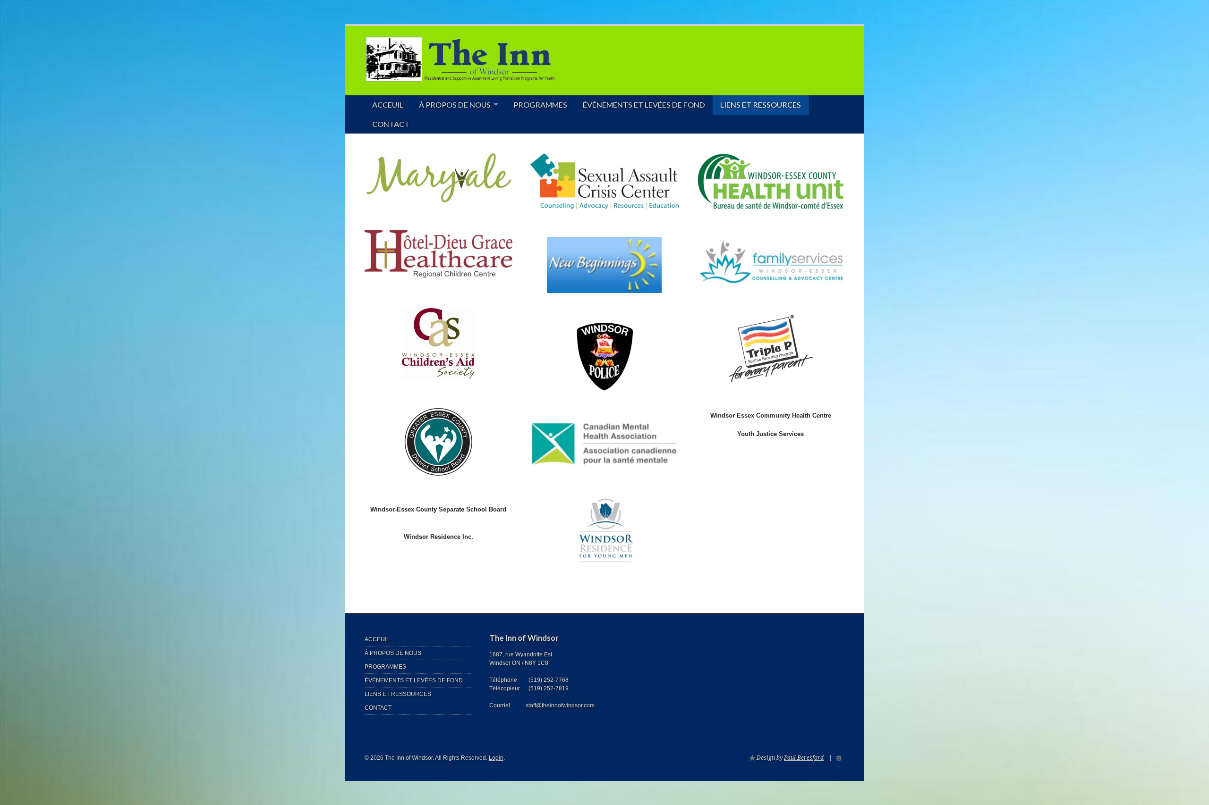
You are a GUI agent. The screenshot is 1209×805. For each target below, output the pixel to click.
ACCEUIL (387, 104)
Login (496, 758)
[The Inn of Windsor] (461, 75)
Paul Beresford (804, 758)
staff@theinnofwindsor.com (560, 705)
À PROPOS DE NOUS (455, 104)
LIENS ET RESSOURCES (760, 104)
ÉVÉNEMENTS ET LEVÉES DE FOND (644, 104)
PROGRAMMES (540, 104)
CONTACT (390, 123)
